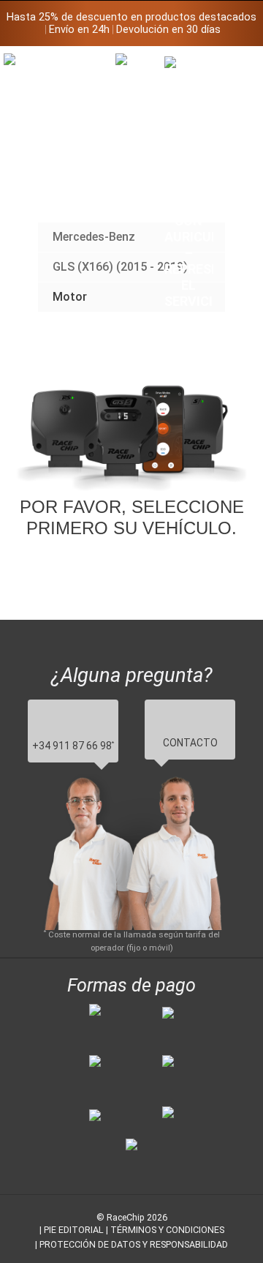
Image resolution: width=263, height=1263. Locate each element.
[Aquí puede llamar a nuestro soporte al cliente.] (189, 214)
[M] (238, 64)
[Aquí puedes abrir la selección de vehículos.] (140, 188)
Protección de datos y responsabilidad (133, 1244)
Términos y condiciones (167, 1229)
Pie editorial (74, 1229)
